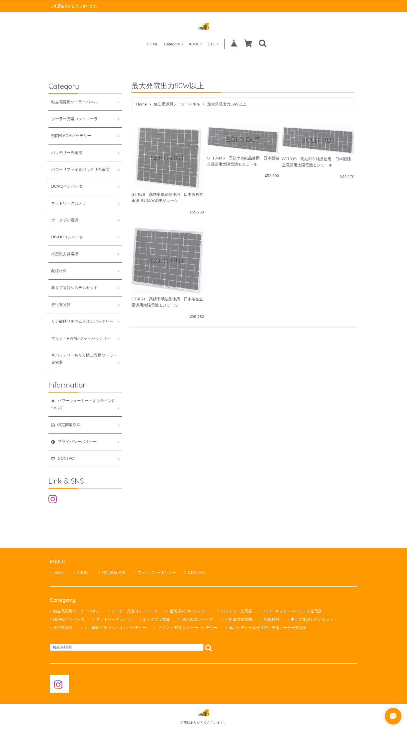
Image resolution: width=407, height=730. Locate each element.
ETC (211, 44)
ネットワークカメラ (68, 203)
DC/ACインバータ (67, 186)
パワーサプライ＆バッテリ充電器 (80, 169)
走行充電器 (61, 305)
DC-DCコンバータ (67, 237)
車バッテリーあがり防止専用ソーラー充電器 (84, 359)
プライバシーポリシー (156, 572)
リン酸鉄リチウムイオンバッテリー (82, 321)
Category (172, 44)
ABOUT (195, 44)
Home (141, 104)
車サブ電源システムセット (74, 288)
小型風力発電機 (64, 254)
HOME (152, 44)
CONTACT (197, 572)
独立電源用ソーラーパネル (177, 104)
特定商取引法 (113, 572)
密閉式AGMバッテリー (71, 136)
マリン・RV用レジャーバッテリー (81, 338)
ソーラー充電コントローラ (74, 119)
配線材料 (59, 271)
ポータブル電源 (64, 220)
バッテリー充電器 (66, 153)
